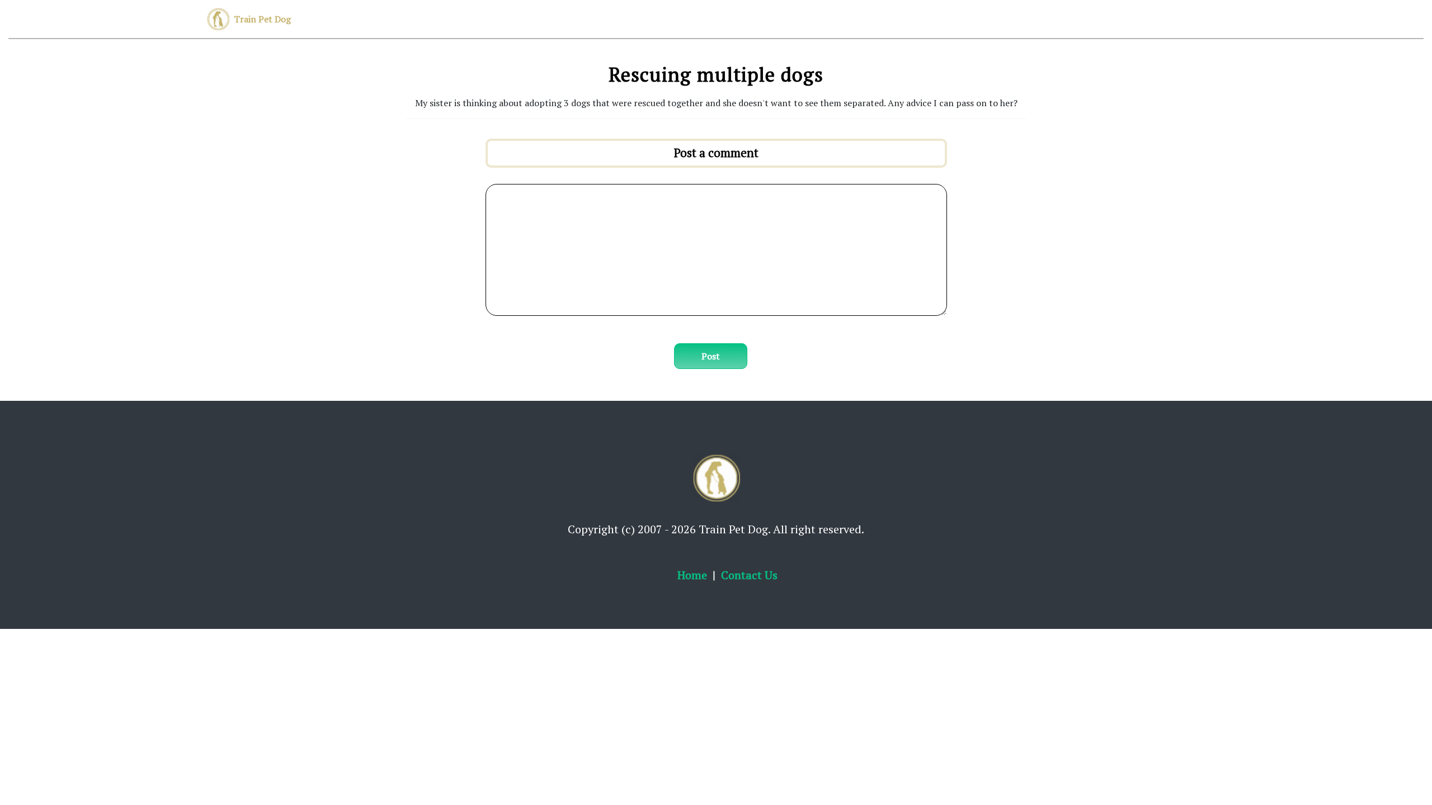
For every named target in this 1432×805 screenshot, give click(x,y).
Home (692, 575)
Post (710, 356)
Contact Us (749, 575)
